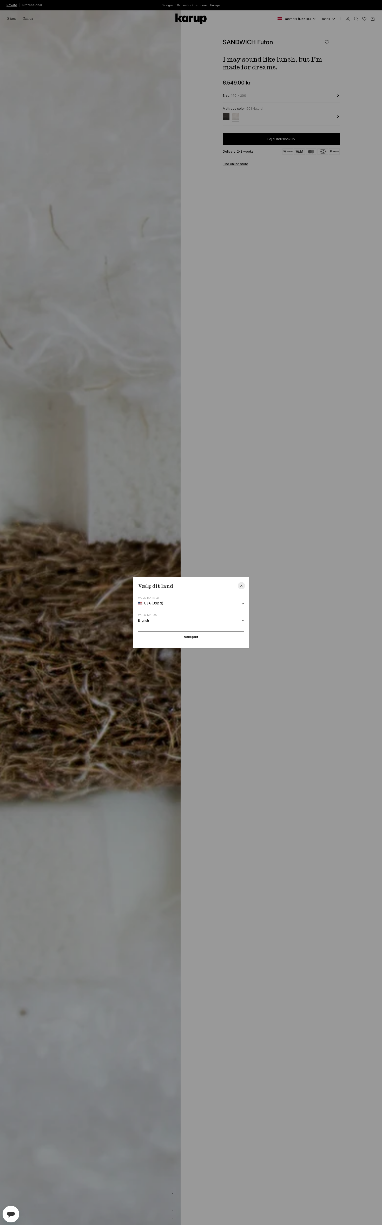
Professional (32, 5)
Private (11, 5)
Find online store (235, 164)
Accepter (191, 637)
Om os (28, 18)
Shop (11, 18)
